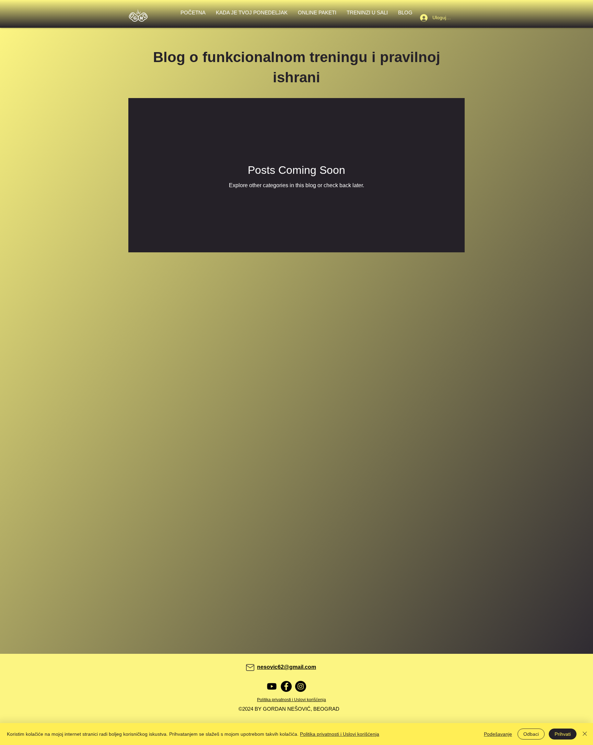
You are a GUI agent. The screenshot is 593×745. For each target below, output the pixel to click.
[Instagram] (300, 686)
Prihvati (563, 734)
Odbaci (531, 734)
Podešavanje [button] (498, 734)
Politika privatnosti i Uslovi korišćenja (339, 734)
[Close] (585, 734)
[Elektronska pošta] (250, 667)
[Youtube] (271, 686)
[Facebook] (286, 686)
